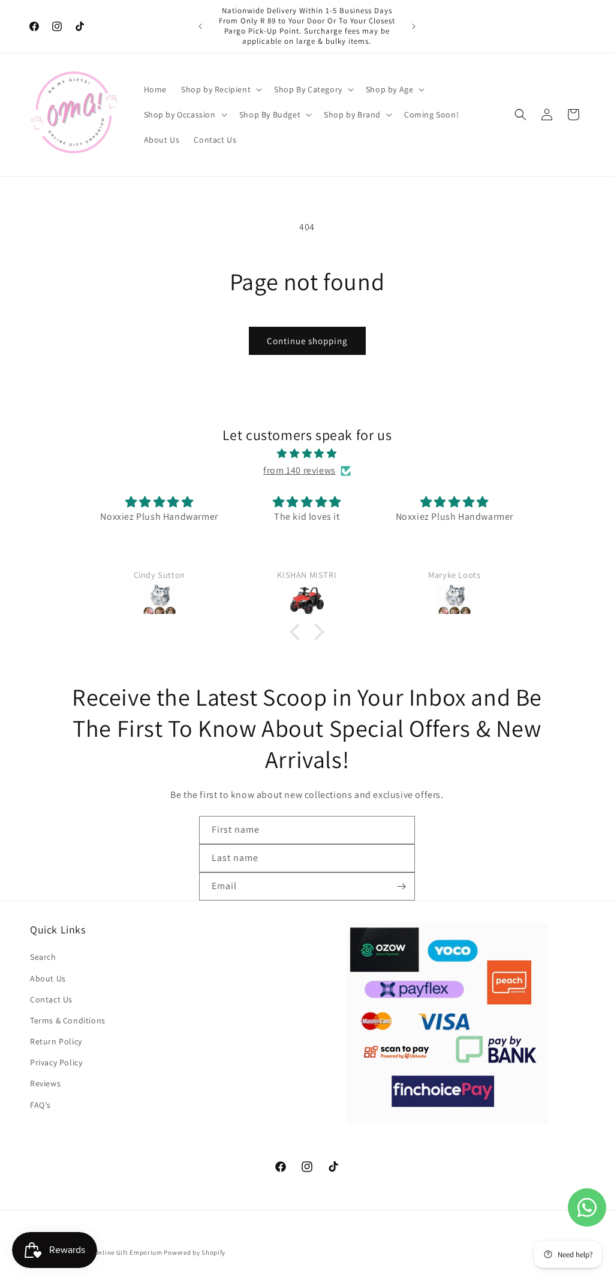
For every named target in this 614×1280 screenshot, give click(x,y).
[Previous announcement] (200, 26)
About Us (48, 978)
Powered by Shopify (194, 1252)
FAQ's (40, 1105)
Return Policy (56, 1041)
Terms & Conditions (68, 1020)
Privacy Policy (56, 1062)
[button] (220, 89)
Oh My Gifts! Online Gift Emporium (108, 1252)
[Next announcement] (414, 26)
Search (43, 956)
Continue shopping (307, 341)
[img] (306, 454)
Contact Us (51, 999)
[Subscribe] (401, 886)
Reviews (45, 1083)
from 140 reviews (299, 470)
